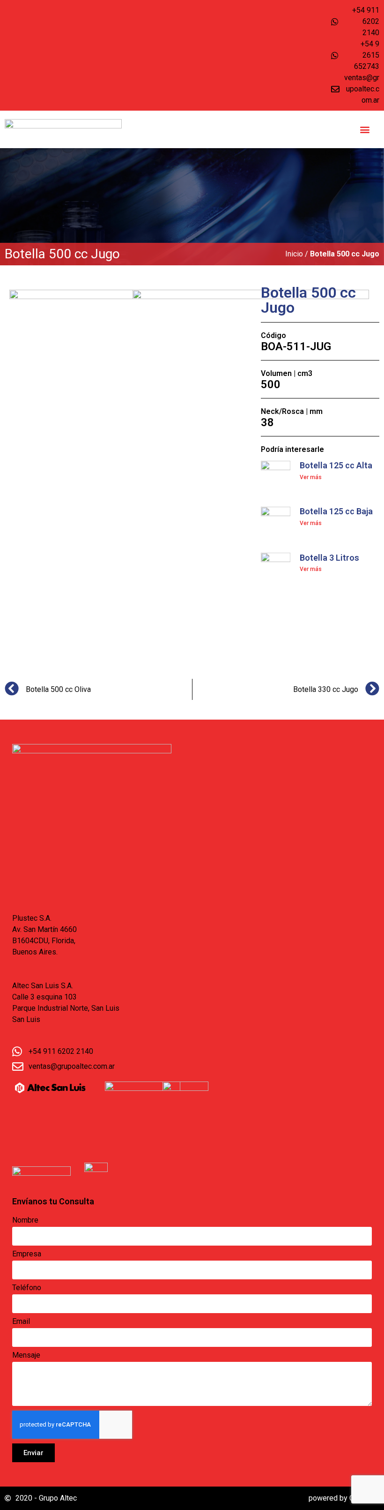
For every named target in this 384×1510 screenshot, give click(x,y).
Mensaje (26, 1356)
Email (21, 1322)
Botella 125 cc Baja (336, 511)
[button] (365, 129)
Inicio (294, 253)
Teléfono (26, 1288)
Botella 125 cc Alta (336, 465)
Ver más (311, 477)
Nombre (25, 1221)
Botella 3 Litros (329, 558)
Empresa (26, 1254)
